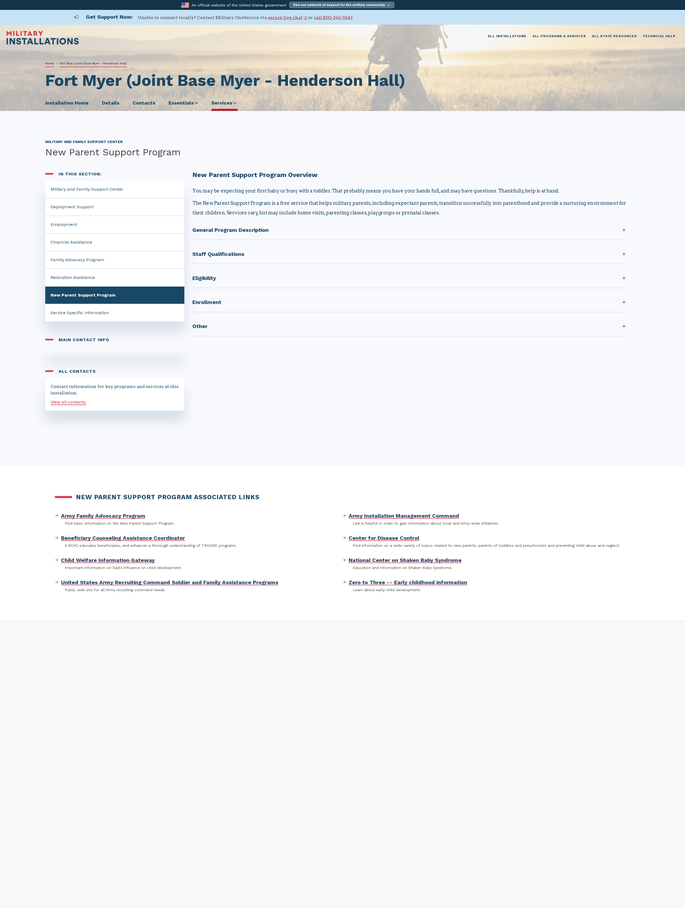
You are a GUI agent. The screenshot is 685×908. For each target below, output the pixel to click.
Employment (64, 224)
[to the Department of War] (185, 4)
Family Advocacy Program (77, 259)
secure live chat (285, 17)
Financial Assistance (71, 242)
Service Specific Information (80, 312)
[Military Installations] (42, 43)
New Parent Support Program (83, 295)
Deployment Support (72, 206)
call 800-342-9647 (333, 17)
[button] (342, 5)
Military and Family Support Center (87, 189)
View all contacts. (68, 402)
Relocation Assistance (73, 277)
